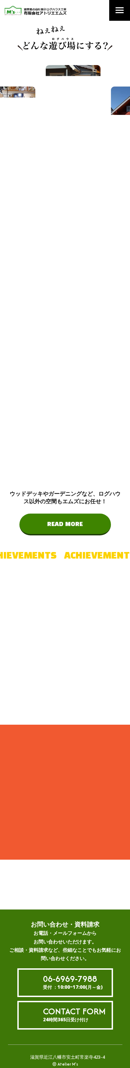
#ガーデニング (61, 702)
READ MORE (65, 524)
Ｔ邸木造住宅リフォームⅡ (50, 811)
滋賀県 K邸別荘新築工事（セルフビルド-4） (51, 796)
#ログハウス (59, 639)
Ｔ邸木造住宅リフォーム (52, 824)
